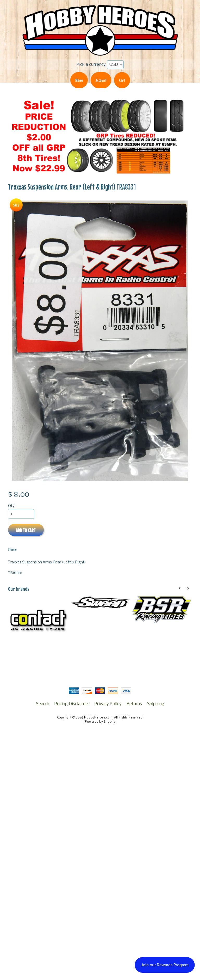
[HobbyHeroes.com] (100, 53)
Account (101, 80)
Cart (122, 80)
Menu (79, 80)
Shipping (155, 704)
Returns (134, 704)
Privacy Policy (108, 704)
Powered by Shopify (100, 721)
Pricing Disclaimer (71, 704)
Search (42, 704)
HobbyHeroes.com (98, 717)
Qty (11, 506)
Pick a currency (91, 64)
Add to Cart (26, 530)
